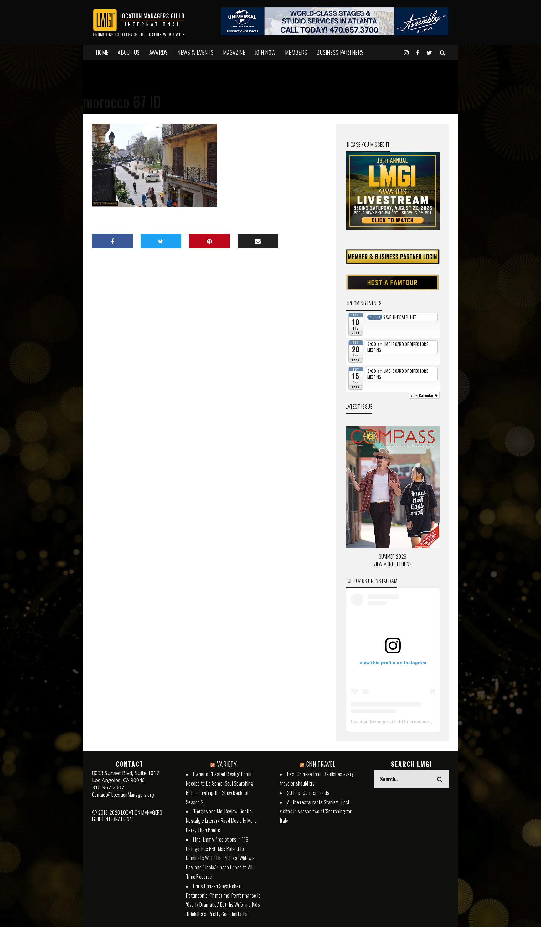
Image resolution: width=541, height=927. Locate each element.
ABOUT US (129, 52)
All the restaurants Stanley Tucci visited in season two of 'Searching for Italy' (316, 811)
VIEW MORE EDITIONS (392, 564)
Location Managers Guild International (390, 721)
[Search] (442, 52)
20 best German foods (308, 792)
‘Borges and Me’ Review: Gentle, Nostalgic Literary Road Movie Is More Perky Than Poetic (221, 820)
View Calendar (422, 395)
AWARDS (158, 52)
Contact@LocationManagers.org (123, 794)
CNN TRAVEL (320, 764)
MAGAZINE (234, 52)
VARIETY (227, 764)
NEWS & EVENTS (195, 52)
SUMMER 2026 (392, 556)
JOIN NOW (265, 52)
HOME (102, 52)
